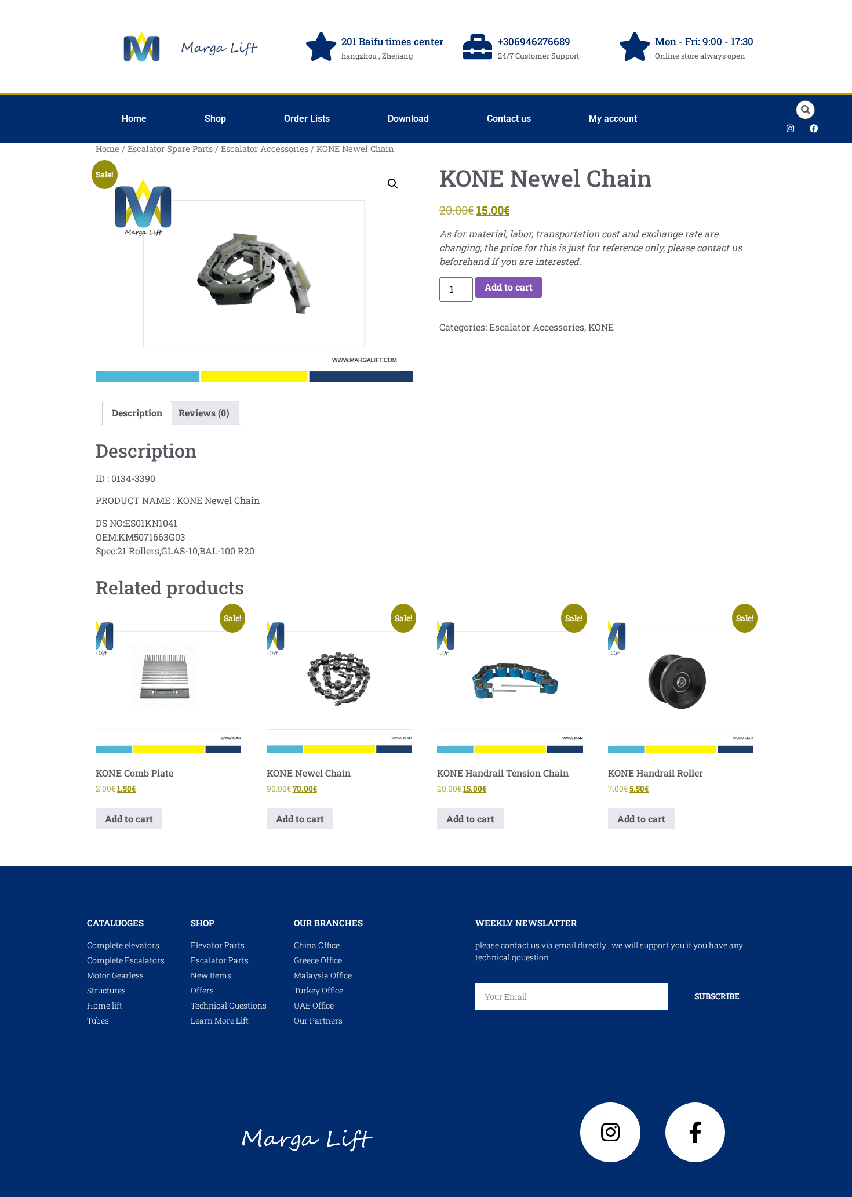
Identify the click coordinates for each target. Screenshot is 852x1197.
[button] (805, 109)
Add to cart (509, 287)
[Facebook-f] (695, 1132)
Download (408, 118)
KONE (601, 327)
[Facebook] (814, 128)
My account (613, 118)
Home (134, 118)
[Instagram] (790, 128)
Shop (215, 118)
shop (202, 922)
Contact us (509, 118)
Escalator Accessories (264, 148)
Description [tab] (137, 413)
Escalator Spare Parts (170, 148)
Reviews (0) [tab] (204, 413)
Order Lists (307, 118)
